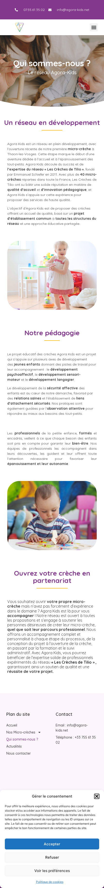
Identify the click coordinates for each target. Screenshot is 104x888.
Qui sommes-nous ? (22, 739)
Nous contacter (18, 753)
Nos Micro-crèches (20, 732)
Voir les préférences (52, 870)
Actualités (14, 746)
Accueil (11, 725)
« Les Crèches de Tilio (71, 662)
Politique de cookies (49, 882)
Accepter (52, 844)
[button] (96, 796)
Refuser (52, 857)
